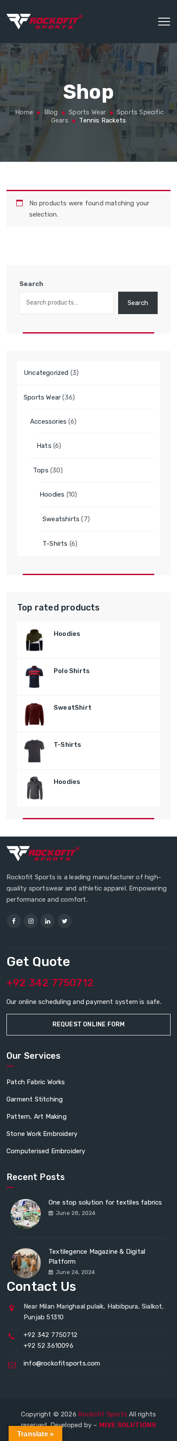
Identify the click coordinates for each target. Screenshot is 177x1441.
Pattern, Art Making (36, 1116)
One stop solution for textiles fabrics (105, 1202)
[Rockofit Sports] (44, 21)
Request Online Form (88, 1024)
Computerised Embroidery (45, 1151)
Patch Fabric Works (35, 1082)
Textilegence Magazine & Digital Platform (97, 1256)
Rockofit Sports (102, 1414)
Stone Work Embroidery (41, 1134)
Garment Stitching (34, 1099)
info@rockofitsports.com (62, 1363)
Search (31, 284)
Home (23, 112)
